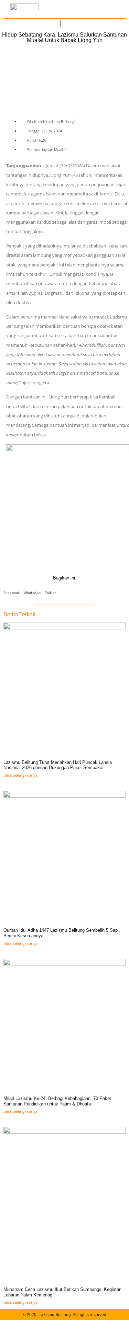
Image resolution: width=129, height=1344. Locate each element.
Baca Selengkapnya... (22, 775)
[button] (11, 591)
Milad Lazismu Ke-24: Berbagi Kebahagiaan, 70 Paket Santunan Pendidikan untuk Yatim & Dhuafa (57, 1101)
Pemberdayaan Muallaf (46, 149)
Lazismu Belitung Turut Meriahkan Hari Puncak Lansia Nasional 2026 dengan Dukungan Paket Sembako (57, 765)
